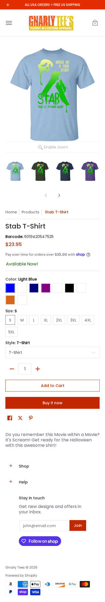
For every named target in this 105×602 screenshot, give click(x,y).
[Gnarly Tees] (51, 23)
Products (30, 212)
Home (11, 212)
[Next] (59, 195)
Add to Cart (52, 385)
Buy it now (52, 403)
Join (78, 525)
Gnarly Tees (15, 567)
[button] (95, 22)
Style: (17, 342)
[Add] (37, 369)
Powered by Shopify (21, 575)
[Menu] (8, 22)
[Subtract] (11, 369)
